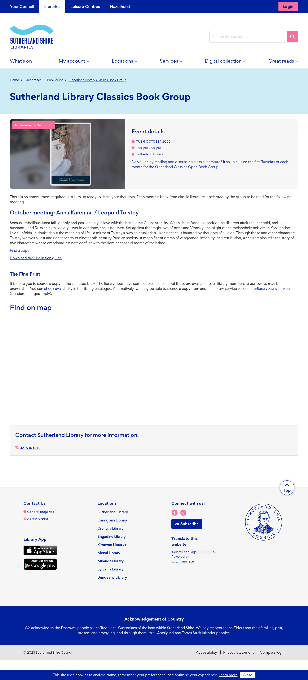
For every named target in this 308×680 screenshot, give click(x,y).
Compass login (272, 652)
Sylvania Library (110, 569)
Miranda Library (110, 561)
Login (288, 6)
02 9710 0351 (30, 448)
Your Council (22, 6)
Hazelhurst (120, 6)
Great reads (285, 62)
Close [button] (247, 675)
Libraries (52, 6)
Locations (127, 62)
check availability (58, 288)
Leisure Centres (85, 6)
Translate (186, 561)
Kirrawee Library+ (112, 544)
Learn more (228, 675)
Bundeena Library (112, 577)
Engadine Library (111, 536)
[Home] (32, 37)
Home (14, 80)
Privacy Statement (238, 652)
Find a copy (19, 250)
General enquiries (40, 512)
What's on (25, 62)
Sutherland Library (149, 154)
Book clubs (55, 80)
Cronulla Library (110, 528)
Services (173, 62)
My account (76, 62)
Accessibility (206, 652)
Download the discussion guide (36, 258)
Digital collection (228, 62)
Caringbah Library (112, 520)
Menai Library (108, 553)
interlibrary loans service (270, 288)
